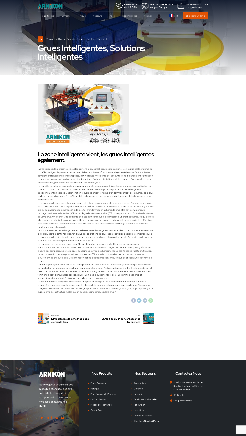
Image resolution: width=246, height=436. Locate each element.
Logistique (139, 410)
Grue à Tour (97, 410)
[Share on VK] (145, 300)
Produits (82, 16)
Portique (95, 388)
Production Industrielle (145, 399)
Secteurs (97, 16)
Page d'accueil (47, 39)
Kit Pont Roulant (99, 399)
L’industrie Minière (143, 415)
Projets (112, 16)
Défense (138, 388)
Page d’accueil (48, 16)
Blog (60, 39)
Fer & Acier (139, 404)
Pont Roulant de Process (103, 394)
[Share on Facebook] (133, 300)
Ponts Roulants (98, 383)
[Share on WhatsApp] (150, 300)
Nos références (129, 16)
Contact (147, 16)
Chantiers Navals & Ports (146, 420)
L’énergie (138, 394)
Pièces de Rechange (101, 404)
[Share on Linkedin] (139, 300)
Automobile (140, 383)
